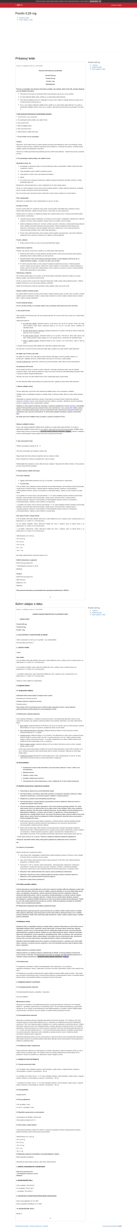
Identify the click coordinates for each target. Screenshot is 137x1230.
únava (62, 408)
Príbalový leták (24, 18)
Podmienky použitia (21, 1226)
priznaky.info (114, 1226)
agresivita (72, 406)
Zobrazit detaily (94, 1)
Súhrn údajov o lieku (26, 20)
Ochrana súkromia (36, 1226)
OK (100, 1)
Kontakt (45, 1226)
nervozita (26, 401)
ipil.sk (106, 1226)
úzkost (41, 152)
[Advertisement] (68, 38)
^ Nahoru (95, 65)
